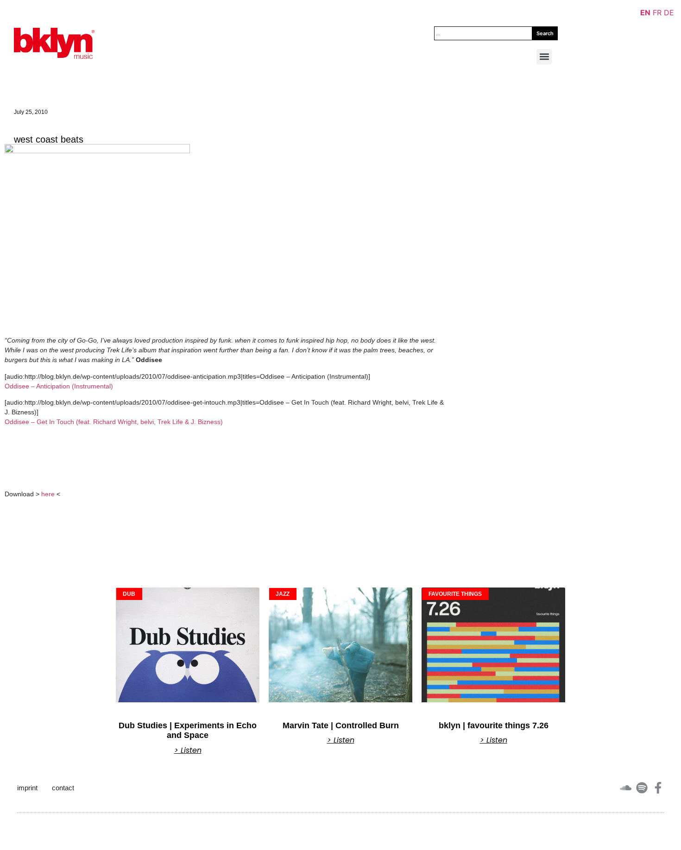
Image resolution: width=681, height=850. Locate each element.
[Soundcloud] (625, 788)
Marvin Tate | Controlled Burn (341, 725)
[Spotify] (642, 788)
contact (63, 788)
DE (669, 12)
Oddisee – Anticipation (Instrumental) (59, 386)
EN (645, 12)
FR (657, 12)
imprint (27, 788)
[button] (544, 56)
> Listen (188, 750)
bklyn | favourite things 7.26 (494, 725)
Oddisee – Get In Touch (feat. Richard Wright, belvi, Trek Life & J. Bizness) (114, 421)
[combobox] (483, 33)
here (48, 494)
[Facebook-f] (658, 788)
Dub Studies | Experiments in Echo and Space (188, 730)
